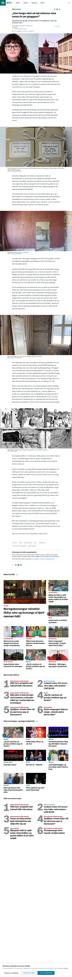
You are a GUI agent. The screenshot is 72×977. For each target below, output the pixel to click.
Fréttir (17, 2)
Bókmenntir (16, 9)
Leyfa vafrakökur (46, 973)
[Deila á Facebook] (54, 9)
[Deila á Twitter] (57, 9)
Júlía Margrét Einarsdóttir (18, 26)
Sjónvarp (34, 2)
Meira (42, 2)
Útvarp (25, 2)
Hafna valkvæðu (29, 973)
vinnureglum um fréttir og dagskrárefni (43, 559)
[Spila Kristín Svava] (36, 53)
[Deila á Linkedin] (59, 9)
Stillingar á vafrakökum (11, 973)
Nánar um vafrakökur (63, 968)
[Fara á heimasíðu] (7, 3)
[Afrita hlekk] (52, 9)
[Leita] (69, 3)
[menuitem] (20, 3)
